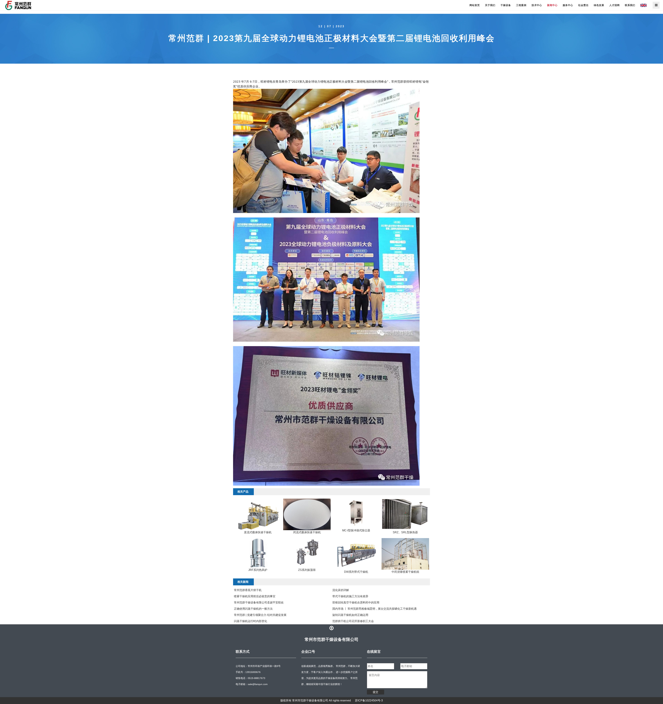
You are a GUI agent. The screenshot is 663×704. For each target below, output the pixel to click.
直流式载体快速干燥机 (258, 532)
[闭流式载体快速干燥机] (307, 514)
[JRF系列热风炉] (257, 553)
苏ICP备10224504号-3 (369, 700)
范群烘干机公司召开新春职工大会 (353, 621)
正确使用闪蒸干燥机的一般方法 (253, 608)
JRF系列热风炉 (257, 569)
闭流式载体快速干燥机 (307, 532)
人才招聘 (614, 5)
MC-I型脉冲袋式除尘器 (356, 530)
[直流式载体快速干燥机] (257, 514)
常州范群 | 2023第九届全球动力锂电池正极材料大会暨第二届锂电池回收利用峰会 (331, 38)
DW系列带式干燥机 (356, 571)
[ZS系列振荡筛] (307, 553)
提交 (375, 692)
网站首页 (474, 5)
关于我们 (490, 5)
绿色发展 (599, 5)
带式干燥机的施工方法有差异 (350, 596)
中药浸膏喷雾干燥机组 (405, 571)
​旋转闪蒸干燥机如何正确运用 (350, 614)
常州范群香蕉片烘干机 (248, 590)
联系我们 (630, 5)
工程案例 (521, 5)
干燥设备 (506, 5)
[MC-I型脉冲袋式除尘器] (356, 513)
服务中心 (568, 5)
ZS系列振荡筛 (307, 569)
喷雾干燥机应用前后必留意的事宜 (254, 596)
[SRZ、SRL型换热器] (405, 514)
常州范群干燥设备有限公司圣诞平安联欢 (259, 602)
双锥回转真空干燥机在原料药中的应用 (355, 602)
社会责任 (583, 5)
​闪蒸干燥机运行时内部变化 (250, 621)
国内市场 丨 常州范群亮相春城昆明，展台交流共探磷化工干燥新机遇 (374, 608)
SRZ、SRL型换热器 (405, 532)
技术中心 (537, 5)
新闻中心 (552, 5)
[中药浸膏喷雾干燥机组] (405, 554)
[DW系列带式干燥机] (356, 554)
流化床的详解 (340, 590)
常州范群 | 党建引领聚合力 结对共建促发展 (260, 614)
